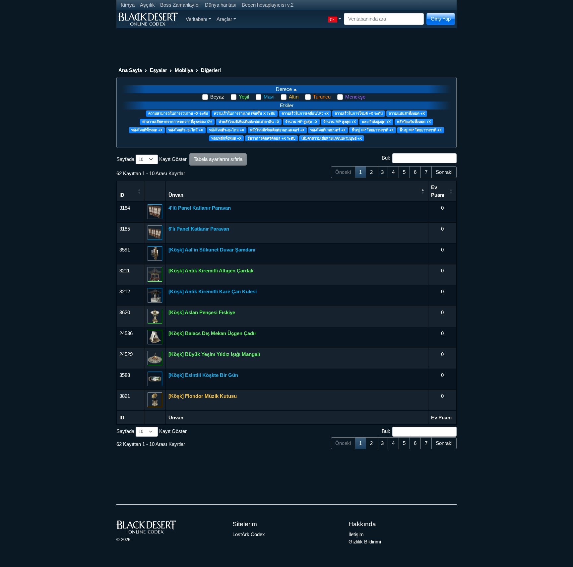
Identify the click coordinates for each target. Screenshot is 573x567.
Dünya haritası (220, 5)
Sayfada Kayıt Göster (151, 159)
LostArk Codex (248, 534)
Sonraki (444, 172)
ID (121, 195)
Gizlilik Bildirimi (365, 541)
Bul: (386, 158)
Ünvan (175, 195)
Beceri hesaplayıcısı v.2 (267, 5)
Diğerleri (211, 70)
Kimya (128, 5)
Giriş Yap (441, 19)
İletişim (356, 534)
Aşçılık (147, 5)
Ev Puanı (437, 191)
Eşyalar (158, 70)
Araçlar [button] (224, 19)
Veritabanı (196, 19)
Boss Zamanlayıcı (180, 5)
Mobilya (184, 70)
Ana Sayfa (130, 70)
